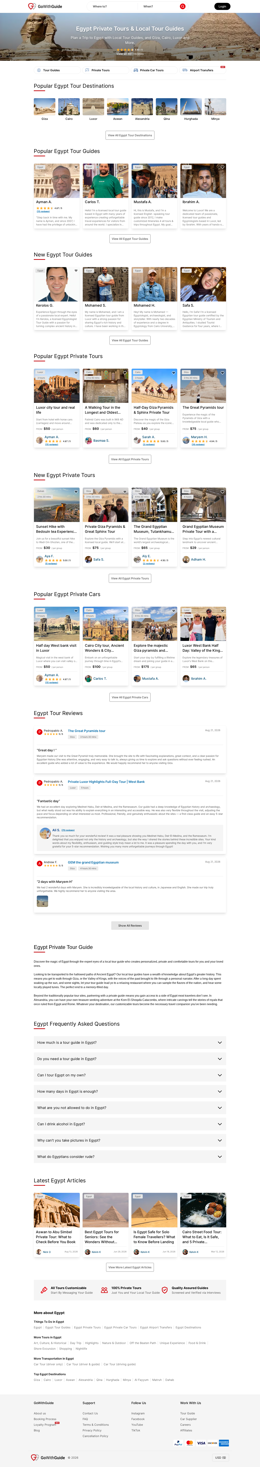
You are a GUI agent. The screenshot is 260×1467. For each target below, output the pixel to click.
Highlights (92, 1343)
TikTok (135, 1430)
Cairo (47, 1380)
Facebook (138, 1419)
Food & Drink (197, 1343)
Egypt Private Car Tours (120, 1327)
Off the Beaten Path (143, 1343)
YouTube (137, 1424)
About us (40, 1413)
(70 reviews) (68, 830)
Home (37, 18)
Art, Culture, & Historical (50, 1343)
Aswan (70, 1380)
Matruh (157, 1380)
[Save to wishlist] (76, 167)
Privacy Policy (92, 1430)
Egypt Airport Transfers (156, 1327)
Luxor (58, 1380)
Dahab (169, 1380)
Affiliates (186, 1430)
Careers (185, 1424)
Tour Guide (187, 1413)
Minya (127, 1380)
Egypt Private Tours (87, 1327)
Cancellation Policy (95, 1436)
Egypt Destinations (188, 1327)
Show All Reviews (130, 925)
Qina (99, 1380)
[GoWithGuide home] (45, 6)
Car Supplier (188, 1419)
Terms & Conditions (96, 1424)
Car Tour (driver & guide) (83, 1364)
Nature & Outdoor (114, 1343)
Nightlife (81, 1348)
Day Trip (75, 1343)
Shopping (65, 1348)
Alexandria (86, 1380)
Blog (37, 1430)
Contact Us (90, 1413)
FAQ (85, 1419)
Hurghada (112, 1380)
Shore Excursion (45, 1348)
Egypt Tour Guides (57, 1327)
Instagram (138, 1413)
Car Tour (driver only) (48, 1364)
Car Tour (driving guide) (120, 1364)
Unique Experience (172, 1343)
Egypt (38, 1327)
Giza (37, 1380)
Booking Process (45, 1419)
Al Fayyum (142, 1380)
